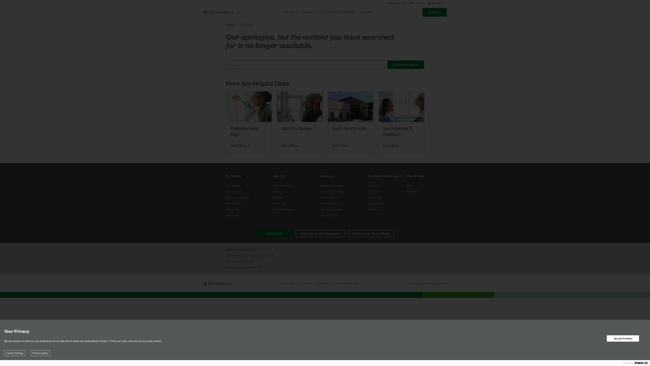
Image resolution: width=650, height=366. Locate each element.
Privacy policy (40, 353)
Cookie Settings (14, 353)
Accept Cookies (623, 338)
